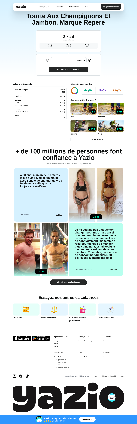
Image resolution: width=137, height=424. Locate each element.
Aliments (59, 7)
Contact (95, 376)
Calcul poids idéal (60, 360)
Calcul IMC (57, 357)
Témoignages (44, 7)
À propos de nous (60, 341)
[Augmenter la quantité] (47, 60)
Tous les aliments (109, 341)
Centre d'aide (83, 357)
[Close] (99, 419)
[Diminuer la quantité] (89, 60)
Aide (86, 7)
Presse (56, 346)
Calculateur (74, 7)
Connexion (107, 357)
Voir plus (59, 215)
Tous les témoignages (86, 341)
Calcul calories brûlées (61, 368)
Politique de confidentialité (108, 376)
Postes (56, 344)
